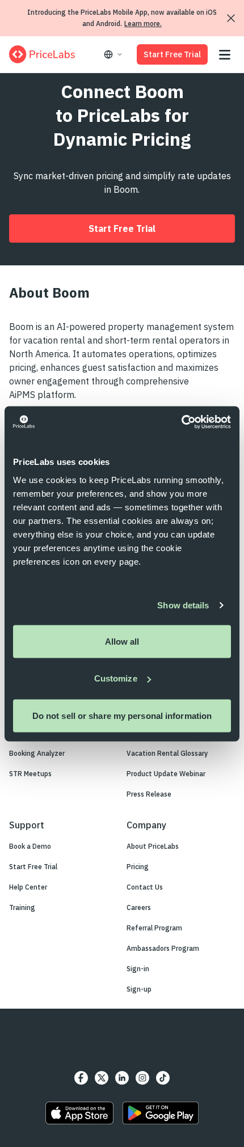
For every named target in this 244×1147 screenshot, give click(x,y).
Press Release (149, 794)
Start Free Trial (172, 54)
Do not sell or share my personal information (122, 715)
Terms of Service (140, 1048)
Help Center (28, 887)
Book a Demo (30, 846)
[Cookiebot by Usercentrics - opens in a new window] (181, 421)
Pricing (138, 866)
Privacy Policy (83, 1048)
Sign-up (139, 989)
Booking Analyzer (37, 753)
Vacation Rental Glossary (167, 753)
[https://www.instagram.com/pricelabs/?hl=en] (142, 1078)
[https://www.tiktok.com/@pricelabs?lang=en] (163, 1078)
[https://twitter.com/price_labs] (101, 1078)
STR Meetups (30, 773)
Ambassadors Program (163, 948)
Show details (183, 605)
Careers (139, 907)
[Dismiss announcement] (231, 18)
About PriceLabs (153, 846)
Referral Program (154, 928)
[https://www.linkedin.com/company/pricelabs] (122, 1078)
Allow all (122, 641)
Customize (115, 678)
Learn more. (143, 23)
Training (22, 907)
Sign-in (138, 968)
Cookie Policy (198, 1048)
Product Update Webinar (166, 773)
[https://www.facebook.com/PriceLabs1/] (81, 1078)
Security (38, 1048)
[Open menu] (224, 54)
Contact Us (145, 887)
